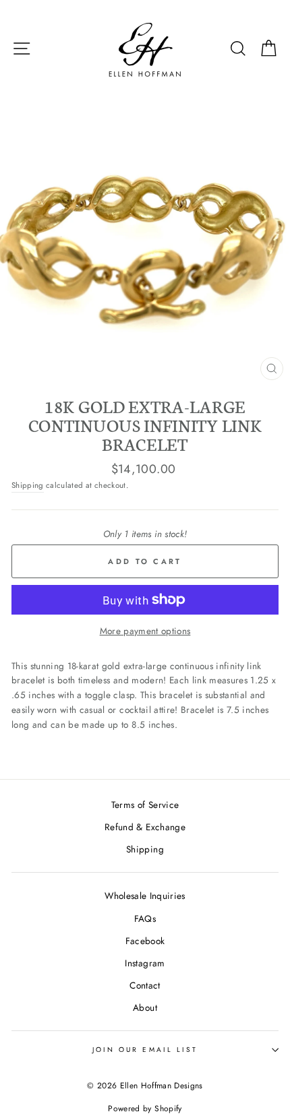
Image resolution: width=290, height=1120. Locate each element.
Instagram (145, 963)
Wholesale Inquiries (145, 895)
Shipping (27, 485)
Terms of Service (145, 804)
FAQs (145, 918)
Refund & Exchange (145, 827)
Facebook (145, 940)
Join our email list (145, 1050)
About (145, 1007)
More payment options (145, 630)
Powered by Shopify (144, 1108)
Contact (144, 985)
